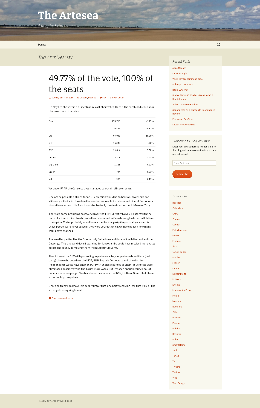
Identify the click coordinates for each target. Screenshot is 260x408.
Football (176, 257)
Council (176, 224)
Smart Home (179, 344)
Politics (92, 97)
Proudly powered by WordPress (55, 400)
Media (175, 295)
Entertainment (179, 230)
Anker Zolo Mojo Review (185, 104)
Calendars (177, 208)
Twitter (176, 372)
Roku (175, 339)
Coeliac (176, 219)
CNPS (175, 213)
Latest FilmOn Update (183, 124)
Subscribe (182, 174)
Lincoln (83, 97)
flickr (175, 246)
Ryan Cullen (118, 97)
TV (173, 361)
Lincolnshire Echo (181, 290)
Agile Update (179, 67)
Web (174, 377)
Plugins (176, 323)
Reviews (176, 334)
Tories (175, 355)
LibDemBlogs (179, 273)
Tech (174, 350)
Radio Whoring (180, 89)
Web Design (178, 383)
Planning (176, 317)
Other (175, 312)
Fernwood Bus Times (183, 119)
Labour (176, 268)
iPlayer (176, 262)
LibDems (176, 279)
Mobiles (176, 301)
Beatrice (176, 202)
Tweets (176, 366)
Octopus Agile (179, 73)
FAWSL (175, 235)
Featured (177, 241)
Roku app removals (182, 84)
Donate (42, 44)
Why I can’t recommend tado (187, 78)
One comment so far (63, 298)
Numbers (177, 306)
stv (104, 97)
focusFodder (179, 251)
